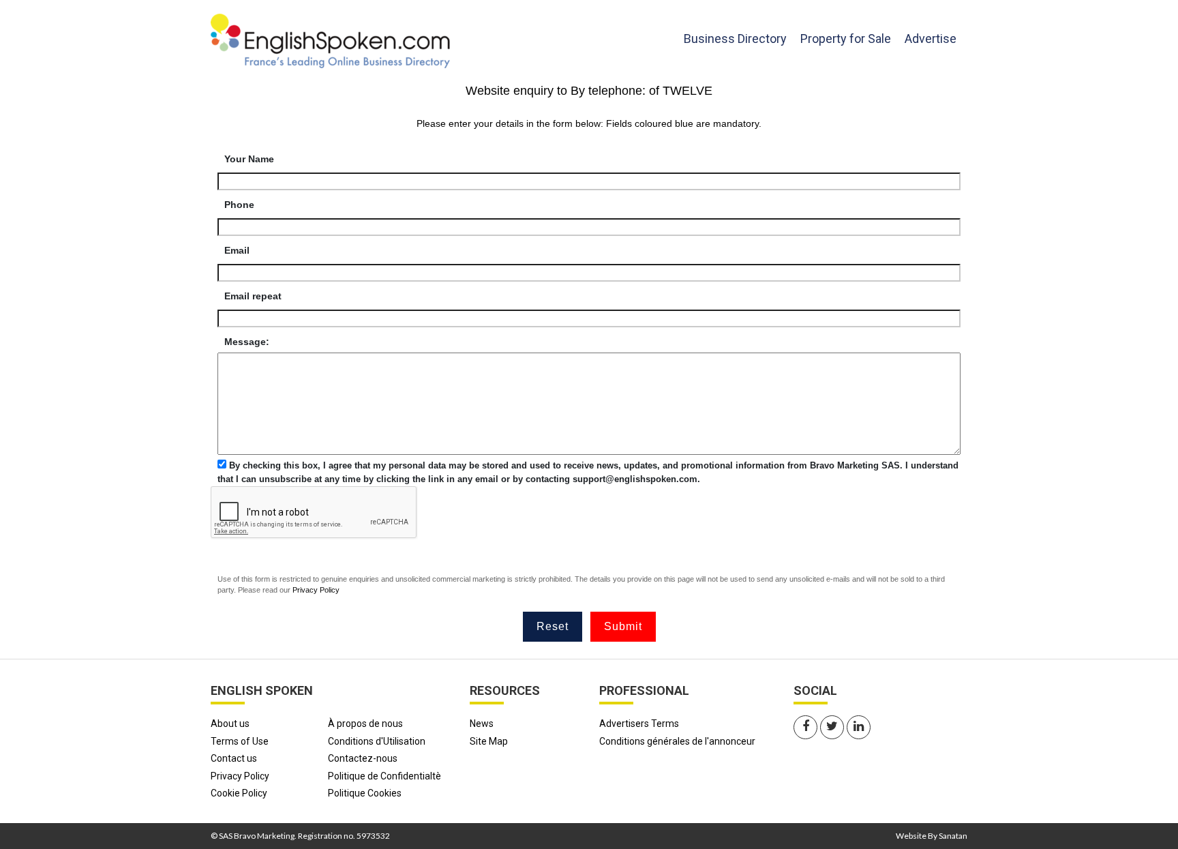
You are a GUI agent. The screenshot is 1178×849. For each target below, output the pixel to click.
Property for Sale (845, 38)
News (482, 723)
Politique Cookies (365, 793)
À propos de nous (365, 723)
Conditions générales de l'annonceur (677, 741)
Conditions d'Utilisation (376, 741)
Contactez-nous (362, 758)
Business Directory (735, 38)
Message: (246, 341)
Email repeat (253, 296)
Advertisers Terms (639, 723)
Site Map (489, 741)
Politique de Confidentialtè (384, 776)
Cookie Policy (239, 793)
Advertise (930, 38)
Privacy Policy (315, 590)
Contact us (234, 758)
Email (237, 250)
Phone (239, 204)
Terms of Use (240, 741)
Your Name (249, 158)
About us (230, 723)
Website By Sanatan (931, 836)
